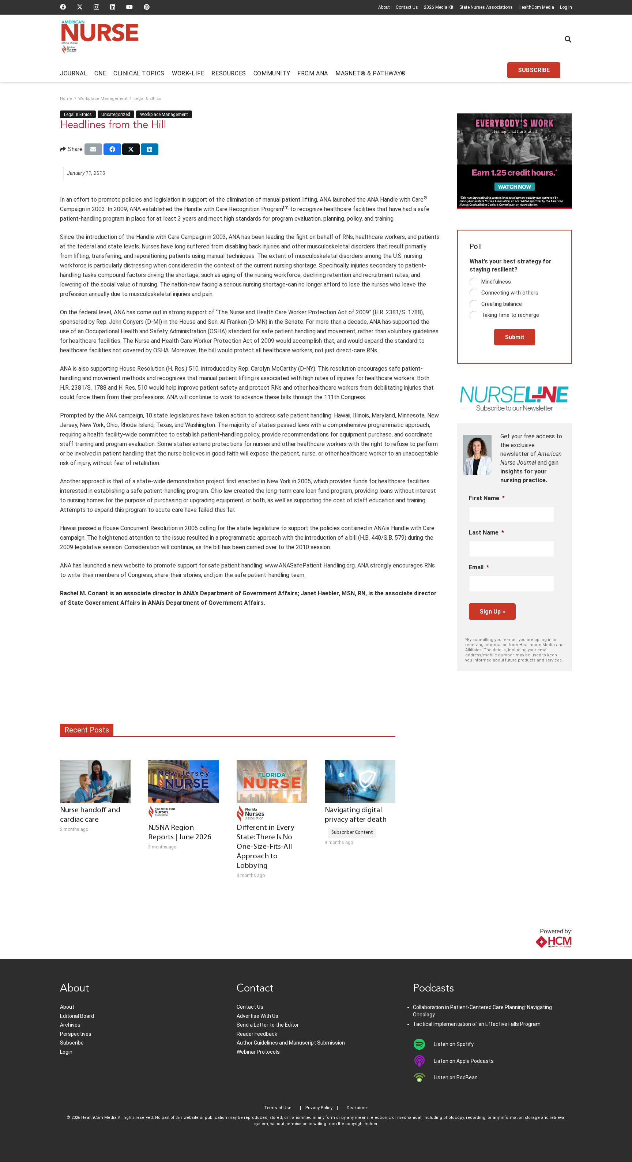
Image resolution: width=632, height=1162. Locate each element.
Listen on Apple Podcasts (464, 1061)
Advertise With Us (257, 1016)
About (384, 7)
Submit (514, 337)
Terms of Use (277, 1107)
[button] (568, 39)
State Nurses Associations (486, 7)
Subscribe (72, 1043)
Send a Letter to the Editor (268, 1025)
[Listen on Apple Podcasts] (423, 1061)
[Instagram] (96, 7)
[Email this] (93, 149)
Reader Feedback (257, 1034)
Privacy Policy (318, 1107)
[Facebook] (63, 7)
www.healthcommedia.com (537, 954)
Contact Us (407, 7)
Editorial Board (77, 1016)
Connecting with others (509, 292)
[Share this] (112, 149)
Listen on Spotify (454, 1044)
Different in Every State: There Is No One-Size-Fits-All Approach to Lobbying (265, 847)
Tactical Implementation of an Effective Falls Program (477, 1024)
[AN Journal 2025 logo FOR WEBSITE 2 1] (100, 39)
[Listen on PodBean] (423, 1077)
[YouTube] (129, 7)
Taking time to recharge (510, 315)
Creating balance (501, 304)
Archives (70, 1025)
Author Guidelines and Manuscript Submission (291, 1043)
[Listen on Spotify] (423, 1044)
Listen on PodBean (456, 1077)
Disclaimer (357, 1107)
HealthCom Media (536, 7)
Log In (566, 7)
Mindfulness (496, 281)
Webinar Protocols (258, 1052)
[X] (80, 7)
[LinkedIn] (112, 7)
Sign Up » (492, 611)
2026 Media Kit (439, 7)
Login (66, 1052)
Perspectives (75, 1034)
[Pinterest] (147, 7)
